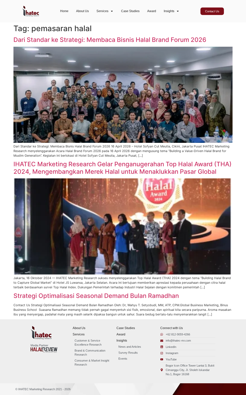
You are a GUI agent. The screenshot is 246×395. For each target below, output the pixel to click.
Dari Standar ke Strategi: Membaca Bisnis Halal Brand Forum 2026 (109, 39)
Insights (169, 11)
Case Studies (130, 11)
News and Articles (129, 346)
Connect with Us (171, 328)
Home (64, 11)
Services (102, 11)
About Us (82, 11)
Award (151, 11)
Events (122, 358)
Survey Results (128, 352)
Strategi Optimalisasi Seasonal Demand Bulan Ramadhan (96, 295)
